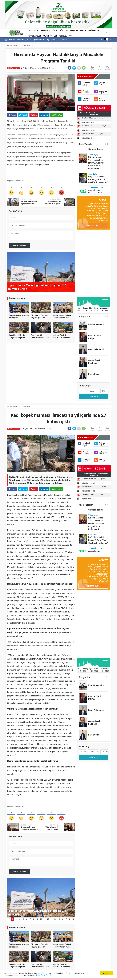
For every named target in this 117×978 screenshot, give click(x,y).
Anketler (39, 40)
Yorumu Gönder (19, 246)
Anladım (106, 973)
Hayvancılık (45, 30)
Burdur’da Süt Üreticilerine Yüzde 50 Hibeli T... (40, 337)
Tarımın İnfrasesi (95, 176)
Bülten (46, 36)
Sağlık (62, 30)
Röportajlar (72, 30)
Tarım (30, 30)
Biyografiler (62, 40)
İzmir (50, 429)
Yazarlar (29, 40)
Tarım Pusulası (19, 180)
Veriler (54, 36)
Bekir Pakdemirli (96, 349)
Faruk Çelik (93, 374)
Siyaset (83, 30)
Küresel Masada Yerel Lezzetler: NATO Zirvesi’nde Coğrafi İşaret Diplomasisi (96, 151)
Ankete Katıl (93, 225)
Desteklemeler (34, 36)
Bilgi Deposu (93, 30)
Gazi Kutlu (92, 163)
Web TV (21, 40)
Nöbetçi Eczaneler (50, 40)
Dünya (54, 30)
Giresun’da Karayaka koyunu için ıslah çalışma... (39, 317)
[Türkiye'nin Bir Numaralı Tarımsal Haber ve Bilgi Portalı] (16, 32)
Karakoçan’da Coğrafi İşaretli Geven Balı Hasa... (62, 317)
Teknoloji (63, 36)
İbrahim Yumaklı (96, 324)
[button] (105, 143)
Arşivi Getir (93, 396)
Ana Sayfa (13, 45)
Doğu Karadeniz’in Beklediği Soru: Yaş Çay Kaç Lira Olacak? (98, 168)
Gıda (36, 30)
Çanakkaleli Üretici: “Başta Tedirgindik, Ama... (17, 337)
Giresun (51, 68)
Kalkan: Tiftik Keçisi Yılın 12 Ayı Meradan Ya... (61, 337)
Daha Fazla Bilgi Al (44, 975)
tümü (106, 316)
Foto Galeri (11, 40)
